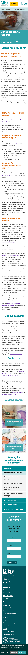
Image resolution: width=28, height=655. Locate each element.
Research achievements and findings (13, 495)
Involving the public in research (11, 488)
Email (8, 553)
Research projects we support (14, 423)
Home (2, 9)
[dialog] (14, 649)
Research (8, 9)
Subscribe (12, 562)
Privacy (5, 620)
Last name (10, 545)
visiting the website (17, 392)
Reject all (14, 652)
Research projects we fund (14, 448)
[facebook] (4, 582)
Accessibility (6, 625)
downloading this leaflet (9, 394)
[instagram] (9, 582)
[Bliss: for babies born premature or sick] (4, 3)
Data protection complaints (10, 623)
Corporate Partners (8, 592)
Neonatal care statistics (13, 509)
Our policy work (10, 505)
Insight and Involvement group (10, 255)
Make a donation (7, 607)
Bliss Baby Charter (8, 595)
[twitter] (7, 582)
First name (10, 537)
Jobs (4, 601)
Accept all (22, 652)
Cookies (5, 628)
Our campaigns (10, 500)
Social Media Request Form (10, 375)
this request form (15, 143)
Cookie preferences (8, 634)
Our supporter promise (9, 613)
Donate (13, 4)
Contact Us (6, 590)
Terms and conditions (9, 631)
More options (4, 652)
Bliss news (6, 598)
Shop (4, 610)
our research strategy (16, 354)
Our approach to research (13, 473)
